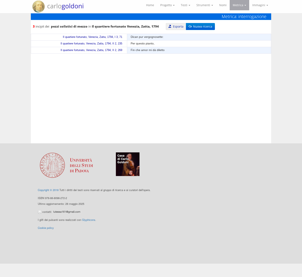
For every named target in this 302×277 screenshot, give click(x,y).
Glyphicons (88, 220)
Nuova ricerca (201, 26)
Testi (184, 5)
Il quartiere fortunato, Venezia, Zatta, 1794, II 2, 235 (91, 43)
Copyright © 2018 (48, 190)
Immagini (259, 5)
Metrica (238, 5)
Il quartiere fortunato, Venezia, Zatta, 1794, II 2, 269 (91, 50)
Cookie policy (46, 228)
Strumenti (203, 5)
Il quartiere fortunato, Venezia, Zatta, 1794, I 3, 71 (92, 37)
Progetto (166, 5)
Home (150, 5)
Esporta (177, 26)
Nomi (223, 5)
